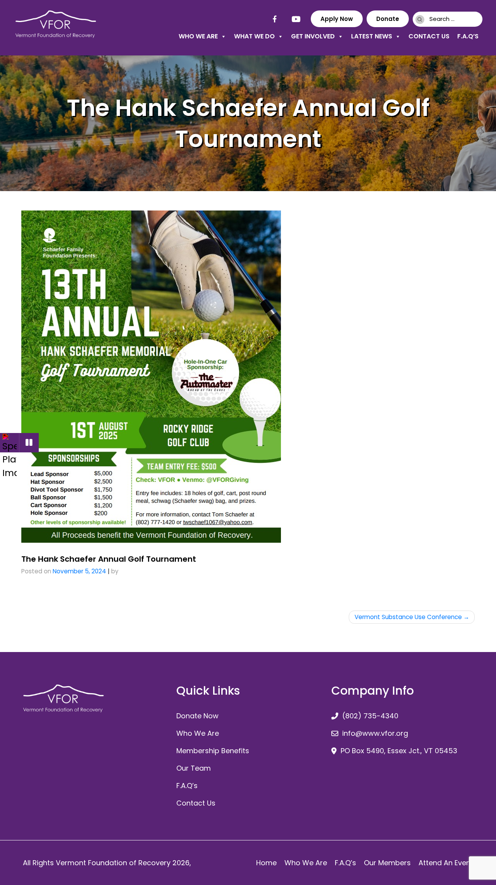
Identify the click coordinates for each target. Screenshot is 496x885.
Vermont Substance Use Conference (408, 617)
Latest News (371, 36)
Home (266, 863)
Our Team (193, 768)
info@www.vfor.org (375, 733)
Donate (387, 19)
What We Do (254, 36)
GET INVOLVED (313, 36)
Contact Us (429, 36)
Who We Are (198, 36)
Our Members (387, 863)
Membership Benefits (212, 751)
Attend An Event (445, 863)
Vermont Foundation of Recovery (113, 863)
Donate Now (197, 716)
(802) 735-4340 (370, 716)
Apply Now (336, 19)
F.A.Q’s (468, 36)
